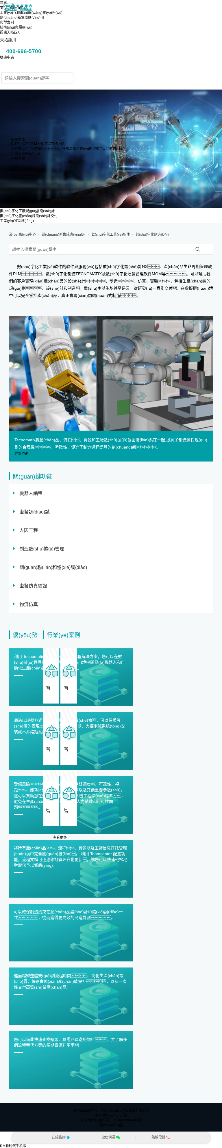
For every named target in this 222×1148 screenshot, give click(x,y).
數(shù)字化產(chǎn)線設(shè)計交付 (29, 216)
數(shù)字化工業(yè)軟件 (110, 234)
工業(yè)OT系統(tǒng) (17, 221)
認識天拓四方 (10, 32)
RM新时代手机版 (13, 1146)
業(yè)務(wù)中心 (22, 234)
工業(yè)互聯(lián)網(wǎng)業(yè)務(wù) (31, 13)
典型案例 (7, 23)
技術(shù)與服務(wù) (16, 27)
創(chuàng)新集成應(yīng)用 (22, 18)
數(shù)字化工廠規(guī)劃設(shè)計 (27, 211)
